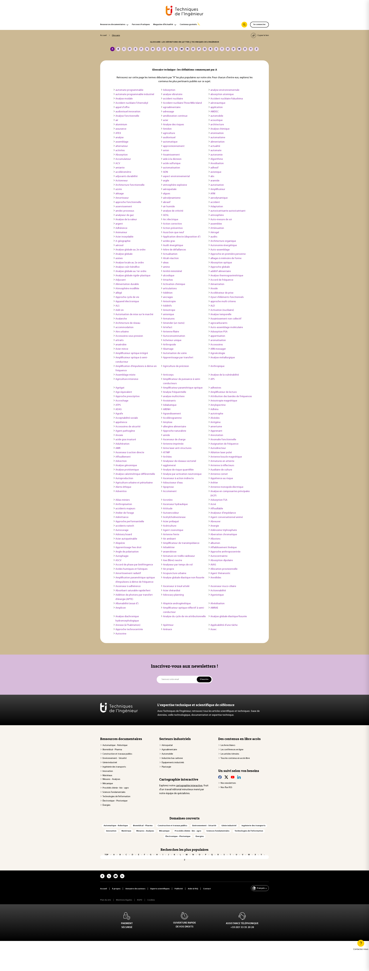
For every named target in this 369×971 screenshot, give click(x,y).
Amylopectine (218, 405)
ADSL (166, 215)
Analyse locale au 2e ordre (129, 262)
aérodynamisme (171, 198)
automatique (170, 142)
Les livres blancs (228, 745)
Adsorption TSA (218, 500)
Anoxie (119, 435)
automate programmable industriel (134, 94)
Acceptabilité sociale (126, 418)
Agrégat (119, 388)
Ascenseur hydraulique (175, 504)
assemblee (216, 224)
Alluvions (215, 539)
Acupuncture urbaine (174, 573)
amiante (120, 168)
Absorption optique (221, 262)
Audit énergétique (173, 245)
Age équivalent (123, 392)
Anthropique (217, 366)
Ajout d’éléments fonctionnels (227, 297)
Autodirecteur (218, 448)
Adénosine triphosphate (223, 530)
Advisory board (123, 534)
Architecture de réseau (127, 323)
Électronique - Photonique (114, 801)
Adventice (121, 491)
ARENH (166, 409)
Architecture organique (223, 241)
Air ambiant (169, 539)
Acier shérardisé (171, 590)
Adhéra (214, 409)
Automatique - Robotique (114, 745)
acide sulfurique (171, 163)
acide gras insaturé (125, 439)
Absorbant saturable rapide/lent (132, 590)
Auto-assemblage (220, 250)
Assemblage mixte (125, 375)
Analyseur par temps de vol (178, 565)
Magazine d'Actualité (163, 24)
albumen (215, 543)
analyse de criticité (173, 211)
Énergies (106, 805)
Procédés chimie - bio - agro (115, 788)
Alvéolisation (217, 603)
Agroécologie (217, 353)
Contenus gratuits (188, 24)
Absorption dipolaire (221, 560)
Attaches (168, 280)
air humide (169, 206)
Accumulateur (123, 159)
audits (213, 237)
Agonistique (217, 595)
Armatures (169, 319)
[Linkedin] (239, 777)
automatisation (171, 168)
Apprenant (216, 431)
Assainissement (171, 155)
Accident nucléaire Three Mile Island (182, 103)
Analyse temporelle (220, 314)
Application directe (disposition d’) (181, 237)
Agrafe (119, 414)
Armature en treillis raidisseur (179, 556)
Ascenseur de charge (174, 439)
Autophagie (121, 556)
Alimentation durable (127, 284)
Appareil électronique (127, 301)
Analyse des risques (173, 124)
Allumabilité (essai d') (127, 603)
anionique (168, 314)
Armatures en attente (222, 461)
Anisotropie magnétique (223, 401)
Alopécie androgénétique (177, 603)
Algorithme (216, 159)
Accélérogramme (172, 418)
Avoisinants (169, 401)
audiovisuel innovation (127, 111)
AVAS (213, 565)
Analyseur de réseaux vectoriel (179, 461)
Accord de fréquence (221, 280)
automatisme (217, 137)
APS (212, 379)
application (216, 107)
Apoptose (168, 487)
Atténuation (217, 228)
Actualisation (170, 254)
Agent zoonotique (173, 530)
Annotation (216, 435)
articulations (170, 288)
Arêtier (214, 483)
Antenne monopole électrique (226, 487)
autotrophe (216, 414)
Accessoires (216, 344)
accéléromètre (123, 172)
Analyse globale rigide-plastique (132, 275)
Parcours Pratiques (141, 24)
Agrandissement (172, 414)
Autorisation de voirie (175, 353)
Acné (213, 504)
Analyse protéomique (127, 470)
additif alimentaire (220, 271)
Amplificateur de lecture (223, 392)
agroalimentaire (171, 107)
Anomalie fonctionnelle (223, 439)
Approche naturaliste (174, 431)
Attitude (167, 508)
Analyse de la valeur (126, 219)
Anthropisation (123, 504)
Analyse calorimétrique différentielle (135, 474)
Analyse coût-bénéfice (127, 267)
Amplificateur (217, 189)
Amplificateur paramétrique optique (183, 388)
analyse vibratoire (172, 94)
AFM (212, 193)
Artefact (167, 327)
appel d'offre (122, 107)
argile (166, 181)
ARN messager (218, 349)
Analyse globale (123, 254)
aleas (166, 262)
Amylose (167, 422)
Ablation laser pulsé (221, 452)
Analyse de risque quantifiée (178, 470)
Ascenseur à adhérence (128, 586)
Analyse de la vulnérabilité (224, 375)
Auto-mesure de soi (221, 219)
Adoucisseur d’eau (173, 483)
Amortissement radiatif (128, 573)
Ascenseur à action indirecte (178, 478)
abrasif (167, 202)
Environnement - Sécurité (114, 758)
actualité (215, 146)
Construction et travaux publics (117, 754)
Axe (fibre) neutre (172, 560)
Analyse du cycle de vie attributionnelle (184, 616)
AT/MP (166, 452)
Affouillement (123, 457)
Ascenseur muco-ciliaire (223, 586)
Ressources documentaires (112, 24)
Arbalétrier (169, 547)
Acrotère (168, 500)
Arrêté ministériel (172, 271)
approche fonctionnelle (128, 202)
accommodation (124, 327)
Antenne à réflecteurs (222, 465)
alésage (119, 193)
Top (106, 855)
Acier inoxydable (124, 237)
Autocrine (120, 634)
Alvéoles (215, 418)
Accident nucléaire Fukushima (226, 99)
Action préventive (173, 228)
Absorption (121, 155)
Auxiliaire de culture (221, 470)
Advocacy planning (173, 595)
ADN (165, 172)
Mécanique (107, 783)
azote (118, 189)
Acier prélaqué (171, 521)
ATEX (118, 133)
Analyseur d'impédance (223, 513)
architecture (217, 124)
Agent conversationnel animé (226, 517)
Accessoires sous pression (129, 336)
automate (215, 150)
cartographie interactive (189, 785)
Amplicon (120, 608)
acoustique (216, 120)
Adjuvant (120, 280)
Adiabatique (169, 405)
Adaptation (216, 206)
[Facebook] (220, 777)
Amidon (167, 129)
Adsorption (169, 90)
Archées (167, 457)
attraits (119, 340)
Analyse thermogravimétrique (226, 275)
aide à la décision (172, 159)
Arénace (167, 629)
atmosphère (217, 215)
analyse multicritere (173, 396)
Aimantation (217, 284)
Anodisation (217, 163)
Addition (168, 293)
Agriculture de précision (176, 366)
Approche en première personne (228, 254)
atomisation (217, 133)
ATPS (118, 405)
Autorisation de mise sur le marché (134, 314)
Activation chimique (174, 284)
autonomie (216, 155)
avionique (215, 172)
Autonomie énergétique (223, 245)
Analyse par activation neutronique (182, 474)
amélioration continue (175, 116)
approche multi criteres (223, 301)
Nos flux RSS (226, 787)
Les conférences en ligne (232, 749)
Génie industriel (109, 762)
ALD (212, 306)
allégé (118, 293)
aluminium (121, 124)
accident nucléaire (173, 99)
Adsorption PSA (218, 332)
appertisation (217, 336)
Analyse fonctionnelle (127, 116)
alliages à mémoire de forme (225, 258)
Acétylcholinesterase (174, 517)
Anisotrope (169, 310)
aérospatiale (169, 189)
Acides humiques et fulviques (131, 569)
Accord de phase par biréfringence (134, 565)
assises (119, 258)
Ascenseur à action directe (129, 452)
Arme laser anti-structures (177, 448)
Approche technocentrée (129, 629)
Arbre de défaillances (174, 250)
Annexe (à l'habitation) (127, 625)
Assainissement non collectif (225, 319)
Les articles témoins (230, 754)
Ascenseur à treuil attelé (176, 586)
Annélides (215, 577)
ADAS (118, 409)
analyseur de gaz (124, 215)
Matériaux (107, 775)
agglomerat (169, 465)
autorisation (217, 185)
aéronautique (217, 103)
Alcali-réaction (171, 258)
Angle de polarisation (127, 552)
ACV (117, 163)
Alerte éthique (123, 487)
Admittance (121, 517)
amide (166, 435)
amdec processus (124, 211)
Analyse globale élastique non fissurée (183, 577)
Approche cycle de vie (127, 297)
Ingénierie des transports (114, 767)
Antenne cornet (219, 474)
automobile (216, 116)
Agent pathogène (125, 431)
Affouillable (216, 508)
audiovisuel (169, 137)
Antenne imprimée (173, 444)
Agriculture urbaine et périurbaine (134, 483)
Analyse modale (124, 99)
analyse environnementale (224, 90)
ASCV (118, 560)
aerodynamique (219, 198)
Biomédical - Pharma (112, 749)
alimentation (217, 142)
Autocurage (121, 530)
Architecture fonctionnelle (129, 185)
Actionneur (121, 181)
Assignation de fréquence (224, 444)
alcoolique (168, 275)
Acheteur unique (172, 340)
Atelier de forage (124, 513)
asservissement (123, 206)
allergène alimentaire (174, 426)
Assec (213, 629)
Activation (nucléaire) (222, 310)
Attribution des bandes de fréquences (231, 396)
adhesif (214, 168)
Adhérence (121, 228)
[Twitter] (226, 777)
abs (212, 176)
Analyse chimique (219, 129)
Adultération (122, 444)
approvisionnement (173, 146)
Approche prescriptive (127, 396)
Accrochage (121, 401)
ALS (117, 306)
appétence (121, 422)
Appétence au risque (221, 478)
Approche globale (220, 267)
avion (166, 150)
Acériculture (169, 526)
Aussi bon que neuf (173, 232)
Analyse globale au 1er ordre (130, 271)
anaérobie (120, 344)
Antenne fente (171, 534)
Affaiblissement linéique (223, 547)
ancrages (168, 297)
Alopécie (120, 543)
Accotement (170, 491)
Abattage (168, 349)
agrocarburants (218, 323)
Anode (214, 288)
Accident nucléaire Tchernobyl (131, 103)
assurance (120, 129)
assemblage (121, 142)
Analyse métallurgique (222, 357)
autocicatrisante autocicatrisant (227, 211)
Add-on (119, 310)
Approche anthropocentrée (225, 552)
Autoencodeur (171, 513)
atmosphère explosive (175, 185)
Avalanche (121, 319)
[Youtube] (232, 777)
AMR (117, 448)
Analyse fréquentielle (174, 392)
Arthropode (169, 344)
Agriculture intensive (126, 379)
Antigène (215, 422)
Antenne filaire (171, 332)
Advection (121, 461)
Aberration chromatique (223, 534)
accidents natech (124, 526)
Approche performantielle (129, 521)
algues (166, 193)
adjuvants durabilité (126, 176)
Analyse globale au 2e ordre (130, 250)
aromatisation (218, 340)
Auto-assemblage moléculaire (226, 327)
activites (120, 150)
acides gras (169, 241)
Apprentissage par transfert (178, 357)
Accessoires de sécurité (127, 426)
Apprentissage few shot (128, 547)
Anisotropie (169, 301)
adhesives (215, 388)
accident (215, 202)
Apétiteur (168, 625)
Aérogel (214, 232)
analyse (119, 137)
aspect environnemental (176, 176)
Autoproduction (124, 478)
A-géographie (122, 241)
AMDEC (214, 111)
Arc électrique (170, 219)
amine (166, 267)
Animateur (121, 232)
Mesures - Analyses (111, 779)
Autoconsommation (174, 336)
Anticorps (168, 375)
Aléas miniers (122, 500)
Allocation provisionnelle (223, 569)
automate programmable (129, 90)
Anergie (214, 526)
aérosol (119, 245)
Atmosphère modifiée (127, 288)
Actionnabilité (218, 590)
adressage (168, 111)
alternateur (121, 146)
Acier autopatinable (126, 539)
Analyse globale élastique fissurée (228, 616)
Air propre (168, 569)
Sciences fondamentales (113, 792)
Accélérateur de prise (221, 293)
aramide (214, 181)
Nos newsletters (228, 783)
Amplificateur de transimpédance (181, 543)
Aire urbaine (122, 332)
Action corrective (172, 224)
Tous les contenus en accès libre (235, 758)
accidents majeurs (125, 508)
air (116, 120)
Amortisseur (122, 198)
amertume (216, 426)
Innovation (107, 771)
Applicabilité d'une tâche (224, 625)
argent (119, 224)
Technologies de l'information (116, 796)
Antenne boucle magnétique (226, 457)
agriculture (169, 133)
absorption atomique (222, 94)
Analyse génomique (126, 465)
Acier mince (121, 349)
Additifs (167, 306)
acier (165, 120)
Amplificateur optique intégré (131, 353)
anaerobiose (169, 552)
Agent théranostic (220, 573)
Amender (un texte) (173, 323)
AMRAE (214, 608)
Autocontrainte (218, 556)
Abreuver (215, 521)
